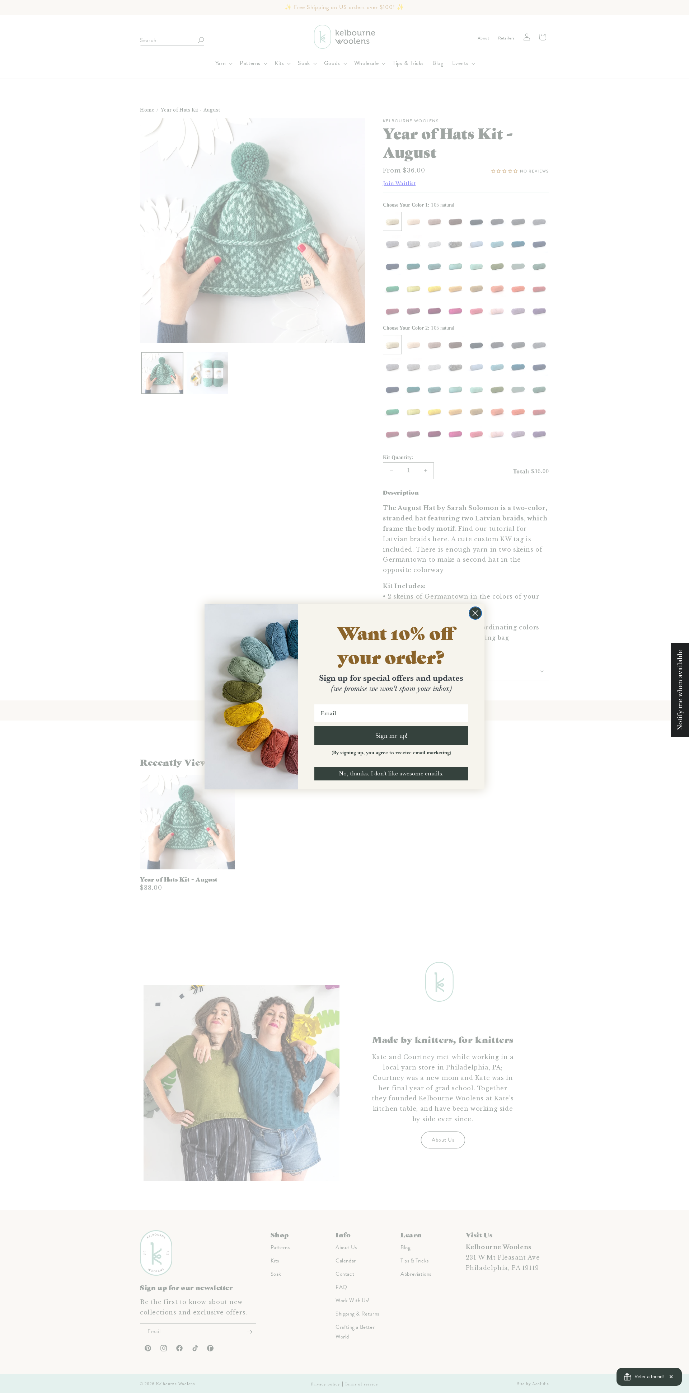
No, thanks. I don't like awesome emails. (391, 773)
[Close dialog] (475, 613)
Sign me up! (391, 735)
